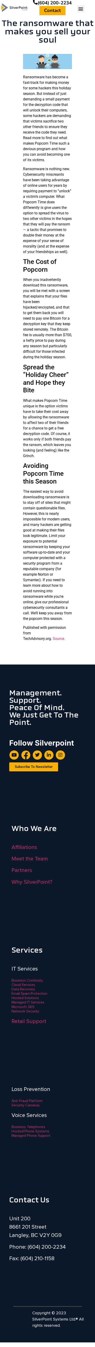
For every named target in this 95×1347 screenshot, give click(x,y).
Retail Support (29, 1021)
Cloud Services (23, 985)
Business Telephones (28, 1127)
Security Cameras (26, 1105)
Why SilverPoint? (32, 882)
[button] (81, 9)
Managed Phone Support (31, 1135)
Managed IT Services (28, 1002)
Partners (22, 870)
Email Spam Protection (29, 993)
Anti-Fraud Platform (27, 1101)
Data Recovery (23, 989)
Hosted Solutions (25, 998)
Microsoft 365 (23, 1007)
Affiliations (24, 847)
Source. (59, 638)
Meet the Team (30, 858)
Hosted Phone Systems (30, 1131)
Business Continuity (27, 980)
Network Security (25, 1011)
